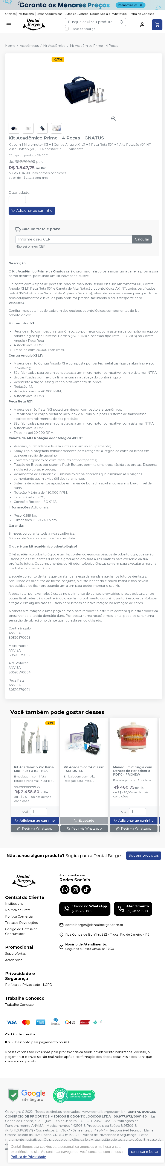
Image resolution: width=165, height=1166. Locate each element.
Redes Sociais (100, 13)
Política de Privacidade (28, 1157)
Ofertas (10, 13)
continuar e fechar (144, 1152)
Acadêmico (14, 960)
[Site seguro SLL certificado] (26, 1095)
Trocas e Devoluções (21, 923)
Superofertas (15, 954)
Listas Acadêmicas (49, 13)
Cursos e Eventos (76, 13)
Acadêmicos (29, 46)
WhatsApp (119, 13)
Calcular (142, 239)
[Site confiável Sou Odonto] (73, 1095)
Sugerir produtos (144, 855)
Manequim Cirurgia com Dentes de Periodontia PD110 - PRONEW (132, 771)
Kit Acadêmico (54, 46)
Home (10, 46)
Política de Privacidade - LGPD (28, 985)
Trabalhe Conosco (141, 13)
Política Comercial (19, 916)
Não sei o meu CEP (30, 246)
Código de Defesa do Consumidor (21, 931)
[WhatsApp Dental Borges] (64, 889)
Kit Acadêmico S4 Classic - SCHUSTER (84, 769)
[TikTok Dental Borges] (86, 889)
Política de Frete (18, 910)
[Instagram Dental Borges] (75, 889)
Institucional (26, 13)
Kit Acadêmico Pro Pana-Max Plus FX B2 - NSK (34, 769)
